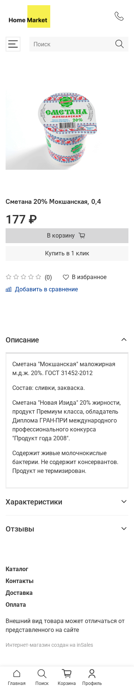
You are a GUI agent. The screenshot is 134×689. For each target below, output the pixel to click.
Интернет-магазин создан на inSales (49, 645)
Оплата (16, 604)
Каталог (17, 569)
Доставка (19, 592)
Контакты (20, 580)
